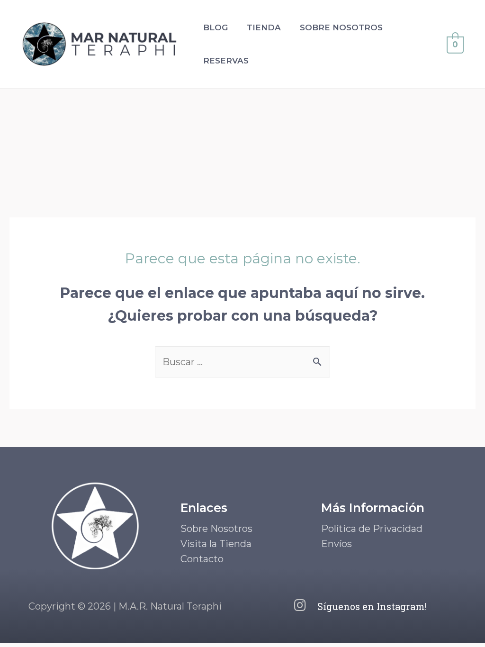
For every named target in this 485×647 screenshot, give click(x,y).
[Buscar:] (242, 362)
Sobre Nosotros (341, 27)
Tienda (264, 27)
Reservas (226, 60)
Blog (215, 27)
